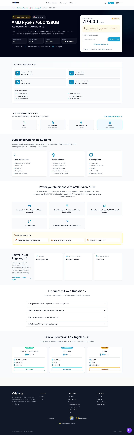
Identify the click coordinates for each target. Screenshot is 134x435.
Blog (41, 399)
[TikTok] (19, 404)
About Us (99, 397)
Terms (114, 431)
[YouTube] (12, 404)
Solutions (73, 3)
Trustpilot (50, 418)
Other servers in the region (19, 278)
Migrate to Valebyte (74, 404)
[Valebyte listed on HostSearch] (81, 418)
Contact (99, 399)
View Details (29, 369)
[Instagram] (16, 404)
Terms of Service (102, 402)
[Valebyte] (17, 393)
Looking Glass (72, 409)
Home (13, 8)
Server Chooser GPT (74, 407)
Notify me (115, 39)
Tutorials (70, 402)
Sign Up (111, 3)
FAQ (69, 412)
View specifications (100, 44)
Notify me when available (90, 35)
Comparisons (72, 399)
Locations (71, 397)
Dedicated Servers (51, 3)
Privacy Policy (101, 404)
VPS (60, 3)
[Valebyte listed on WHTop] (72, 418)
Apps (65, 3)
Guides (42, 397)
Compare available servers (112, 116)
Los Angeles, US (36, 8)
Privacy (120, 431)
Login (105, 3)
